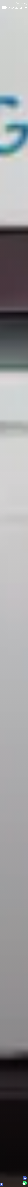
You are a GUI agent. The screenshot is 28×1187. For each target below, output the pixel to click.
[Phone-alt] (25, 1178)
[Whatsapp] (24, 1183)
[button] (1, 1184)
